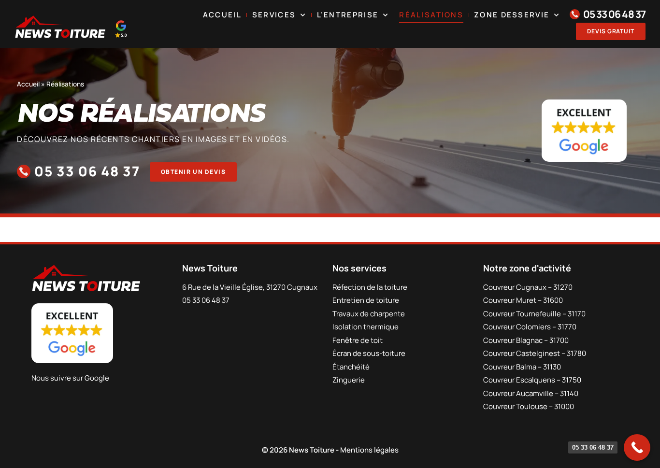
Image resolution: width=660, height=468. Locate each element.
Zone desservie (511, 15)
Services (274, 15)
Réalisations (431, 15)
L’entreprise (348, 15)
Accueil (222, 15)
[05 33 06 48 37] (637, 447)
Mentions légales (369, 450)
